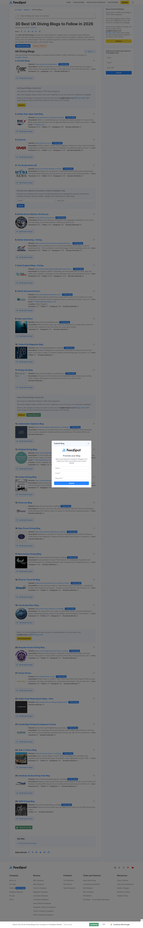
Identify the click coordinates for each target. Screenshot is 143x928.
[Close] (88, 443)
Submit (71, 483)
